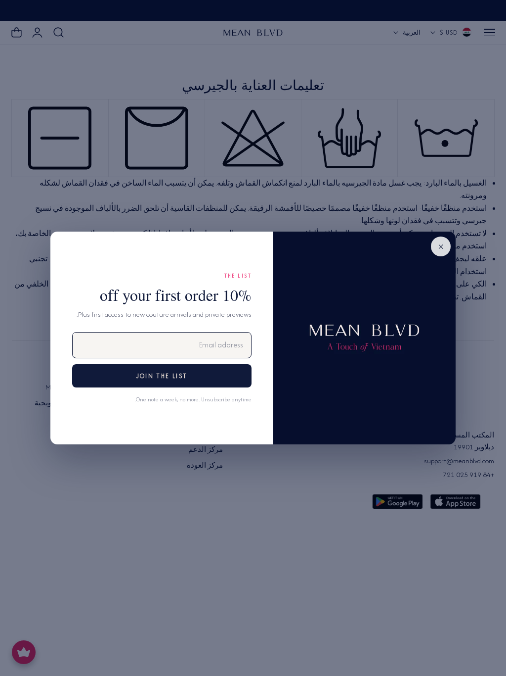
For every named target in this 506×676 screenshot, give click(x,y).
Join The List (161, 376)
